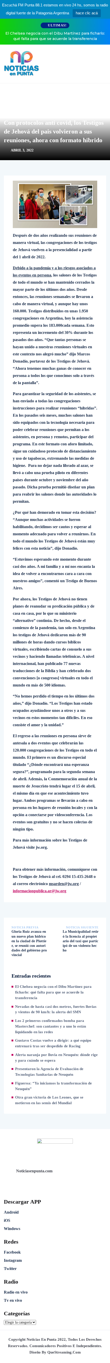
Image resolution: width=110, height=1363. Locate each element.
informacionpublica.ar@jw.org (39, 891)
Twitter (10, 1268)
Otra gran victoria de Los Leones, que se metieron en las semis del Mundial (49, 1100)
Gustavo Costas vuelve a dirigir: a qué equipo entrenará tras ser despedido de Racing (53, 1043)
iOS (7, 1220)
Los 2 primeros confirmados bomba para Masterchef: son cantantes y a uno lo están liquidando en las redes (50, 1026)
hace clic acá (87, 13)
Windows (12, 1228)
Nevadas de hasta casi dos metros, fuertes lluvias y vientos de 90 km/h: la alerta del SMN (55, 1009)
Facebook (12, 1252)
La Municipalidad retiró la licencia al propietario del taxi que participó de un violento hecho (80, 941)
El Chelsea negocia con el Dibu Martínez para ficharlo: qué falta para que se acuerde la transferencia (55, 36)
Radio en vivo (16, 1292)
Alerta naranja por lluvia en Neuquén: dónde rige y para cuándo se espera (56, 1057)
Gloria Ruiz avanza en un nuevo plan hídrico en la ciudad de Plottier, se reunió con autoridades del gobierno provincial (29, 943)
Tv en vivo (13, 1300)
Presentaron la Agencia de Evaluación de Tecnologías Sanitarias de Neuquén (49, 1072)
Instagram (13, 1260)
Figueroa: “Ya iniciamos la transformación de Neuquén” (53, 1086)
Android (11, 1212)
